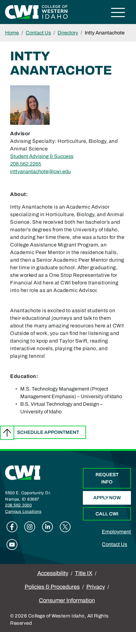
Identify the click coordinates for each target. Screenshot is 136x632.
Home (12, 32)
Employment (116, 531)
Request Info (107, 478)
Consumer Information (67, 600)
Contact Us (38, 32)
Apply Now (107, 497)
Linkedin (47, 527)
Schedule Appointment (48, 432)
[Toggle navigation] (118, 13)
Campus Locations (23, 511)
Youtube (12, 544)
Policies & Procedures (52, 587)
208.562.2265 (25, 164)
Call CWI (107, 513)
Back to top (7, 433)
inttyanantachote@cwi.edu (40, 171)
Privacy (95, 587)
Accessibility (52, 573)
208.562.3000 (18, 505)
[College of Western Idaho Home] (36, 11)
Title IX (83, 573)
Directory (68, 32)
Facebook (12, 527)
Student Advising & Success (41, 156)
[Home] (22, 472)
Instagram (30, 527)
